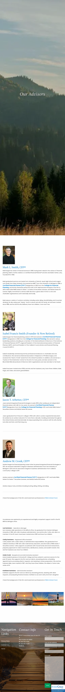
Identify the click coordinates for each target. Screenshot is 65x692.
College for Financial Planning (36, 339)
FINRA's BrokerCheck (51, 498)
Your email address (54, 642)
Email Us (21, 646)
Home (3, 649)
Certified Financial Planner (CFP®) (14, 285)
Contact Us (5, 645)
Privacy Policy (5, 641)
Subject (53, 649)
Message (54, 655)
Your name (54, 636)
